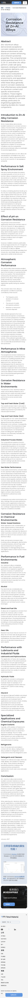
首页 (2, 993)
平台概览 (3, 956)
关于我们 (3, 936)
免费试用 (16, 3)
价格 (2, 953)
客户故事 (3, 959)
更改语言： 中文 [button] (5, 922)
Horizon (17, 877)
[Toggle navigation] (25, 2)
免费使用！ (14, 995)
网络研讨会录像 (5, 982)
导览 (2, 980)
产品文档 (3, 977)
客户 (2, 944)
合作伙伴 (3, 941)
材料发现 (3, 968)
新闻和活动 (3, 985)
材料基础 (3, 962)
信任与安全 (3, 939)
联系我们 (9, 904)
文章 (2, 974)
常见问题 (3, 965)
